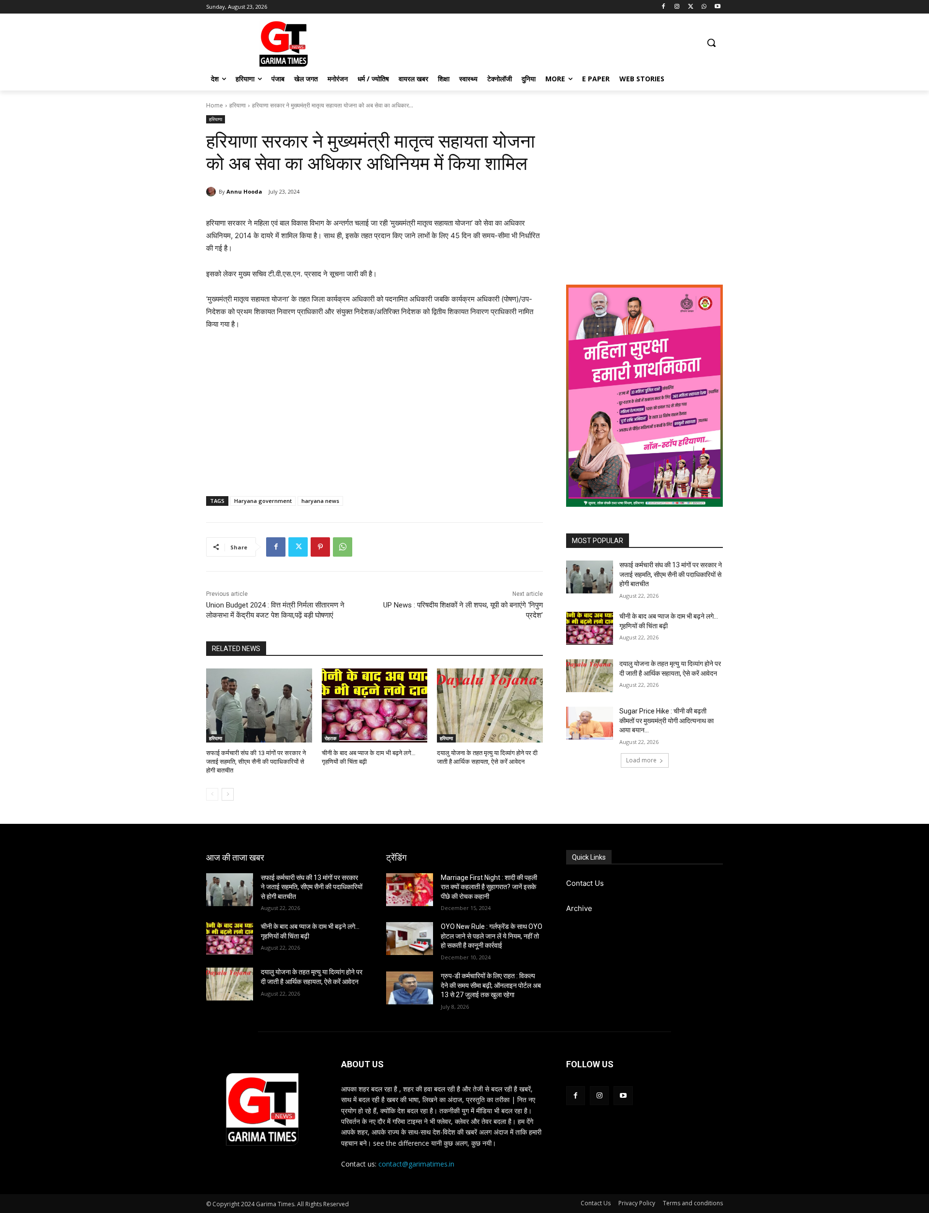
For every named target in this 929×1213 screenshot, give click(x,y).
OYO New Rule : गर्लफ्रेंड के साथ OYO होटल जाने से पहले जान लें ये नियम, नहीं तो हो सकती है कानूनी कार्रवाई (491, 936)
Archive (579, 908)
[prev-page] (212, 794)
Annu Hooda (244, 191)
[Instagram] (677, 7)
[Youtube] (717, 7)
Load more (641, 760)
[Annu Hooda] (212, 192)
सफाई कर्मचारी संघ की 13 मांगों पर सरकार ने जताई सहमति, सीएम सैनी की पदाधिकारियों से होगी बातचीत (256, 761)
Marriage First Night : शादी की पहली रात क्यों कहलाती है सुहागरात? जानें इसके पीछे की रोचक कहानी (489, 887)
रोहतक (330, 738)
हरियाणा (237, 105)
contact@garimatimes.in (416, 1163)
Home (214, 105)
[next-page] (228, 794)
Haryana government (263, 500)
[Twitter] (690, 7)
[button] (711, 42)
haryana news (320, 500)
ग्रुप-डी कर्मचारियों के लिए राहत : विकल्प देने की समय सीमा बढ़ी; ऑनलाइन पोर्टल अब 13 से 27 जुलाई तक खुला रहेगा (491, 985)
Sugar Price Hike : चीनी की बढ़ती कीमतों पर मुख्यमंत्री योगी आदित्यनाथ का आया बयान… (666, 720)
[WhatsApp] (703, 7)
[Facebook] (663, 7)
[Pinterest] (320, 547)
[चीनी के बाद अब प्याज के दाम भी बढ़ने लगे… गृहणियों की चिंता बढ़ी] (375, 705)
